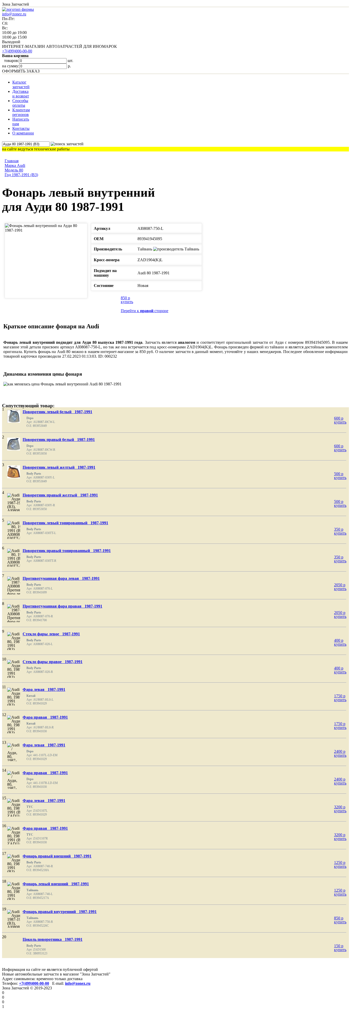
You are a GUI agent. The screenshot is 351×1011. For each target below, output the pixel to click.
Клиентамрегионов (21, 112)
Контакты (21, 128)
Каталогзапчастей (21, 84)
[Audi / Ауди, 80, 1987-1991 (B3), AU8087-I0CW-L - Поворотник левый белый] (13, 416)
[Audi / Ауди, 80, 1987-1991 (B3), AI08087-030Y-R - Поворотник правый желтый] (18, 510)
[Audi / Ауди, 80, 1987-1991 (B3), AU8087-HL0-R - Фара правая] (15, 732)
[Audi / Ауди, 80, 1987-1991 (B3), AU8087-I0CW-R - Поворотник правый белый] (13, 444)
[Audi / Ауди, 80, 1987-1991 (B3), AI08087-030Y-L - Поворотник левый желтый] (13, 471)
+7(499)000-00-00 (17, 51)
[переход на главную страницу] (18, 9)
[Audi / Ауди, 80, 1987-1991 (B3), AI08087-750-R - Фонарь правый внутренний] (18, 927)
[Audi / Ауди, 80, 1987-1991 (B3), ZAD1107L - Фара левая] (16, 812)
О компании (23, 133)
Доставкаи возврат (20, 93)
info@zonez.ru (14, 14)
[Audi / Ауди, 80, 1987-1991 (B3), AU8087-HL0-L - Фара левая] (15, 705)
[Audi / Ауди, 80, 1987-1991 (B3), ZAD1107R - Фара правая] (17, 839)
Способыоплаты (20, 102)
